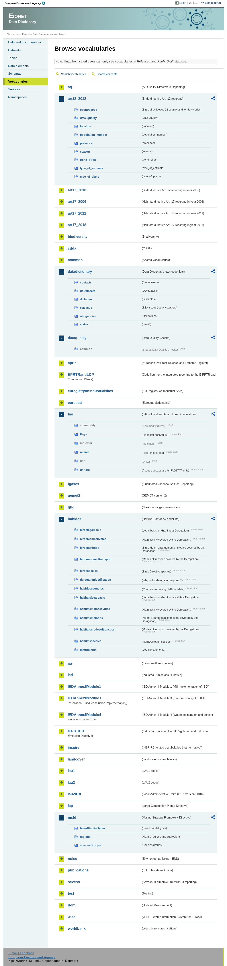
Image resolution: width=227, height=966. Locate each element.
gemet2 (74, 495)
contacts (86, 282)
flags (83, 434)
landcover (76, 759)
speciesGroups (90, 845)
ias (70, 663)
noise (72, 859)
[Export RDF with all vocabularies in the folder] (213, 99)
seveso (74, 882)
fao (70, 414)
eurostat (75, 403)
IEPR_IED (76, 731)
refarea (84, 452)
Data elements (18, 66)
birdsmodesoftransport (96, 559)
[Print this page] (191, 3)
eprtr (72, 363)
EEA (26, 3)
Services (14, 89)
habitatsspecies (90, 641)
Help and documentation (25, 42)
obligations (88, 316)
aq (70, 87)
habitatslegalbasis (92, 597)
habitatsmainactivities (95, 609)
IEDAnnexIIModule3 (84, 698)
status (84, 324)
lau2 (71, 782)
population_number (93, 134)
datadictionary (80, 272)
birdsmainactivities (93, 539)
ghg (71, 507)
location (85, 126)
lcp (70, 806)
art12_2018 (77, 190)
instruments (88, 650)
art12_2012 (77, 99)
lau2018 (74, 794)
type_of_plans (89, 176)
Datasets (14, 50)
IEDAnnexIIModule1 (84, 687)
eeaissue (86, 307)
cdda (72, 248)
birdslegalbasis (90, 529)
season (85, 151)
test (71, 893)
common (75, 260)
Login (182, 3)
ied (70, 675)
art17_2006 (77, 202)
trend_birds (88, 159)
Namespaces (17, 97)
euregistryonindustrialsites (90, 391)
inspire (73, 747)
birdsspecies (89, 570)
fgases (73, 484)
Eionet (26, 34)
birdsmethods (89, 547)
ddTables (86, 299)
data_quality (88, 118)
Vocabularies (18, 81)
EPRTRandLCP (81, 374)
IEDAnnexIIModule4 (84, 715)
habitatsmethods (91, 618)
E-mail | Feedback (21, 953)
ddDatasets (87, 291)
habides (74, 519)
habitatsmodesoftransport (97, 629)
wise (71, 917)
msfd (72, 817)
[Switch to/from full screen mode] (196, 3)
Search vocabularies (73, 74)
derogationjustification (95, 579)
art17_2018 (77, 225)
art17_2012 (77, 213)
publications (78, 870)
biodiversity (78, 237)
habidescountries (92, 588)
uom (71, 905)
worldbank (77, 928)
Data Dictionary (42, 34)
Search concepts (107, 74)
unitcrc (85, 469)
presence (86, 143)
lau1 (71, 771)
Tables (12, 58)
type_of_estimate (91, 168)
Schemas (14, 73)
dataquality (77, 338)
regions (85, 836)
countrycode (88, 109)
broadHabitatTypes (93, 828)
